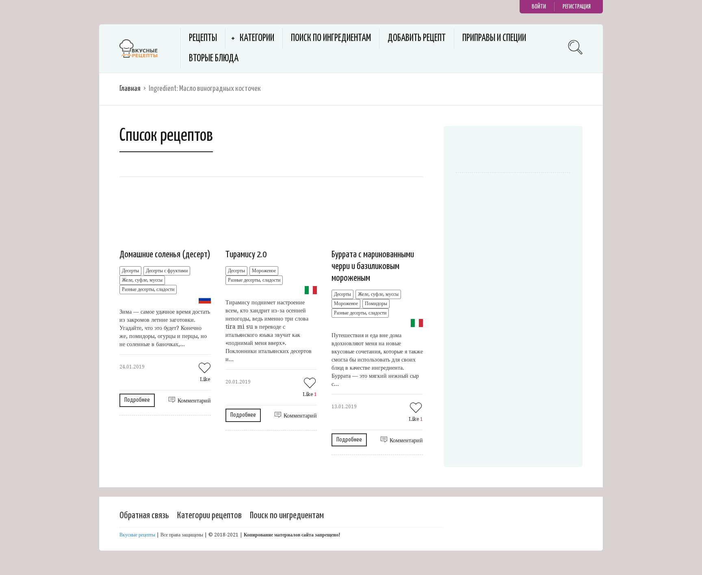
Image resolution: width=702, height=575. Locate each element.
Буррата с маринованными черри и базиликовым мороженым (373, 266)
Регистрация (577, 7)
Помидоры (376, 303)
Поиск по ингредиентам (331, 38)
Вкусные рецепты (137, 535)
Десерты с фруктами (167, 271)
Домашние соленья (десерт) (164, 254)
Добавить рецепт (417, 38)
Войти (539, 7)
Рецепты (203, 38)
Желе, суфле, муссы (142, 280)
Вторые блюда (213, 58)
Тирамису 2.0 (245, 254)
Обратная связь (144, 515)
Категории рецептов (209, 515)
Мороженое (264, 271)
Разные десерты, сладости (148, 289)
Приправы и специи (494, 38)
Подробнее (137, 400)
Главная (130, 89)
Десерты (130, 271)
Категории (257, 38)
